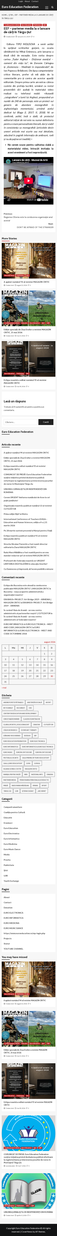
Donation (8, 907)
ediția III (27, 735)
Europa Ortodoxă (43, 752)
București (21, 708)
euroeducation (10, 1166)
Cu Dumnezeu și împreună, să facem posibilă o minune (28, 569)
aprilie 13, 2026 (22, 1215)
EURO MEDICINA (11, 923)
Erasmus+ (8, 823)
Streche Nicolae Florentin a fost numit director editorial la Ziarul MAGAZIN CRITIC (25, 545)
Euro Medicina (10, 844)
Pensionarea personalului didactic (34, 780)
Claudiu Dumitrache (31, 719)
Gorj (28, 763)
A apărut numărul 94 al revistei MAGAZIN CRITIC (26, 282)
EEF (35, 735)
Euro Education (27, 25)
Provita (7, 860)
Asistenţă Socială (34, 702)
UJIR (48, 323)
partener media (9, 780)
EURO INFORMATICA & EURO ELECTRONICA (37, 747)
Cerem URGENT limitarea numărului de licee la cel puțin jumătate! (27, 499)
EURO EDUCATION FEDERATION (14, 741)
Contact (35, 1)
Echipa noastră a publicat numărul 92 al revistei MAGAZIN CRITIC (25, 537)
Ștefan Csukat (28, 791)
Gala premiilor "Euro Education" (35, 758)
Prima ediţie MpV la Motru (16, 514)
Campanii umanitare (13, 807)
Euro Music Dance (12, 849)
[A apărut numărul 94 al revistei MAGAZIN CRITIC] (28, 261)
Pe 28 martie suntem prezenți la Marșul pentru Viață (28, 530)
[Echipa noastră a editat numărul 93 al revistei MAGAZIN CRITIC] (28, 359)
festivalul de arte (10, 758)
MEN (25, 774)
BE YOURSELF (8, 708)
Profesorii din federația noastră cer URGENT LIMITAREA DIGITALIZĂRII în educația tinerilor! (26, 562)
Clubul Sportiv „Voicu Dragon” (16, 724)
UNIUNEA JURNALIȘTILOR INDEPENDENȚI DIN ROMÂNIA (25, 490)
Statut (7, 943)
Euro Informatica (11, 839)
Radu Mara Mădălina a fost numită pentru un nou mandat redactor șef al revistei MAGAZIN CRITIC (26, 554)
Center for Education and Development (20, 713)
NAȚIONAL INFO (37, 774)
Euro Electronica (11, 833)
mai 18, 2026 (21, 386)
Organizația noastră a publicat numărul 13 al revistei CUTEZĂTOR (28, 507)
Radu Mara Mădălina (20, 785)
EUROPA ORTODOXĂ (24, 752)
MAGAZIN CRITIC (31, 769)
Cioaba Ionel (10, 37)
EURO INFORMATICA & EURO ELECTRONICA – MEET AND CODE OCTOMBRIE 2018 (28, 630)
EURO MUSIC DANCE (13, 928)
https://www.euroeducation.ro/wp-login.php (24, 933)
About (27, 1)
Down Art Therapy (29, 730)
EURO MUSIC (7, 752)
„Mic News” (42, 791)
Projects (8, 938)
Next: (35, 226)
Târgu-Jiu (7, 791)
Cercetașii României (11, 719)
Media (7, 854)
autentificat (21, 406)
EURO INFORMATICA (10, 747)
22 (44, 670)
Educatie (24, 323)
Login (21, 1)
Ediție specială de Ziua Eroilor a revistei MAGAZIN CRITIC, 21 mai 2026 (27, 459)
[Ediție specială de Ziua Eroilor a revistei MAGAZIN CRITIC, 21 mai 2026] (28, 308)
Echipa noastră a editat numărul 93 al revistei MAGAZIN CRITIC (24, 467)
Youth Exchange (11, 881)
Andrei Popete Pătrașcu (13, 702)
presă (5, 785)
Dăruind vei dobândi (11, 735)
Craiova (36, 724)
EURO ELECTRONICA (37, 741)
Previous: (28, 217)
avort (48, 702)
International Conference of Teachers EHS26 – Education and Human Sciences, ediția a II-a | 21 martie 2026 (25, 522)
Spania (35, 785)
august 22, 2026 (22, 285)
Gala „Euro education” (12, 763)
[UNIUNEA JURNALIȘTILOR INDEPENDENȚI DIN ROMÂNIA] (28, 1191)
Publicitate (37, 25)
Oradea (50, 774)
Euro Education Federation (20, 7)
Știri (44, 25)
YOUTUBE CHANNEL (13, 949)
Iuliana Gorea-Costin (12, 769)
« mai (4, 687)
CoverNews (26, 1231)
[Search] (52, 7)
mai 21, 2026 (21, 336)
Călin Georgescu (10, 730)
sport (44, 785)
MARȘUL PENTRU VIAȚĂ (11, 774)
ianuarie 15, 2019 (24, 37)
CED (30, 708)
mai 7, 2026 (22, 1166)
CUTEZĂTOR (48, 724)
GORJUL (37, 763)
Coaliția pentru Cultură (12, 25)
